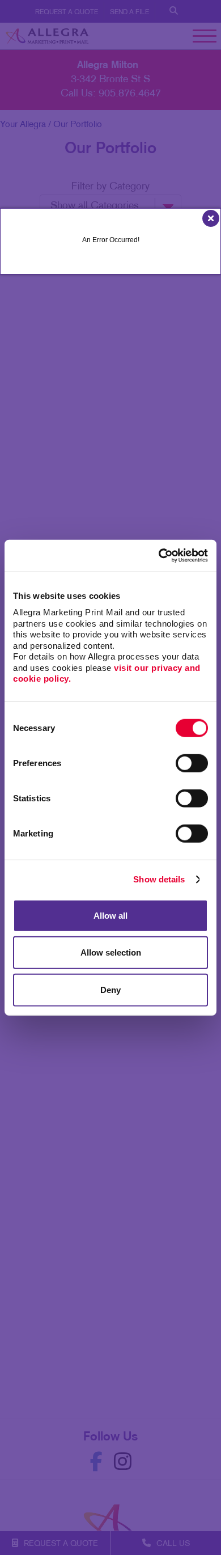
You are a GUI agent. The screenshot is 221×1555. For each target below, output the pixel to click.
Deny (110, 989)
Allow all (111, 915)
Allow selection (110, 952)
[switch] (192, 763)
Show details (159, 879)
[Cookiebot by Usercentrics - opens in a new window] (159, 555)
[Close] (210, 217)
